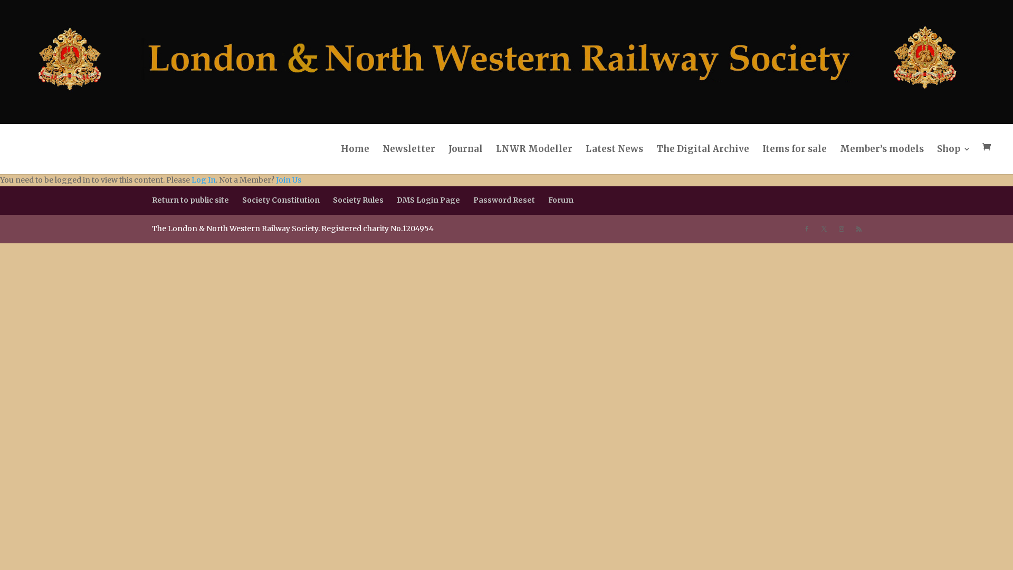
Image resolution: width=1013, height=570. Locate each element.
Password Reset (504, 200)
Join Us (288, 180)
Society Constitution (281, 200)
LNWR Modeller (534, 149)
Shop (948, 149)
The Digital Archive (702, 149)
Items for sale (794, 149)
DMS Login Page (428, 200)
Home (355, 149)
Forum (561, 200)
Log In (204, 180)
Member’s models (882, 149)
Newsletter (409, 149)
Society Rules (358, 200)
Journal (465, 149)
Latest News (614, 149)
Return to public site (190, 200)
